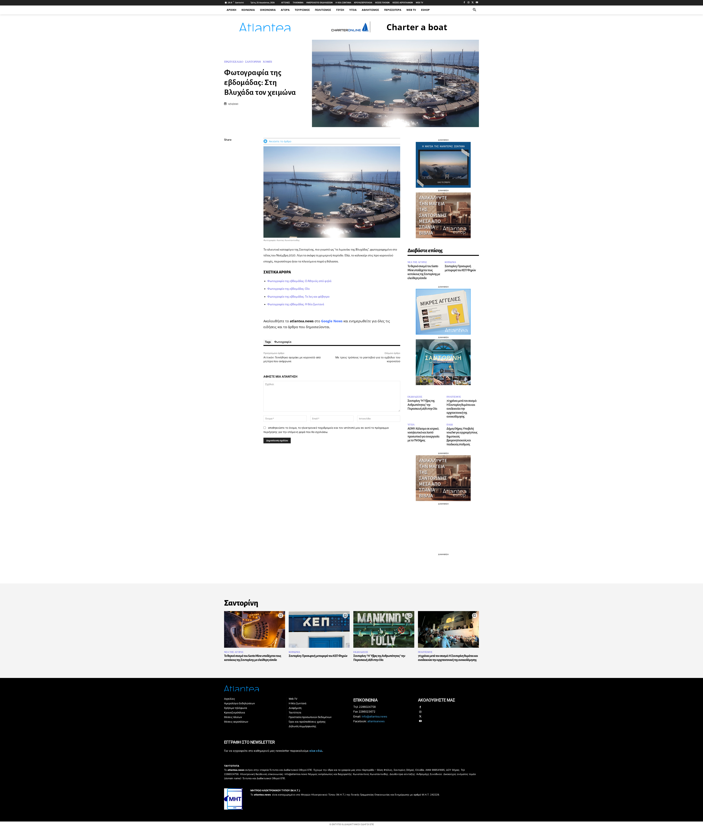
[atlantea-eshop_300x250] (351, 436)
